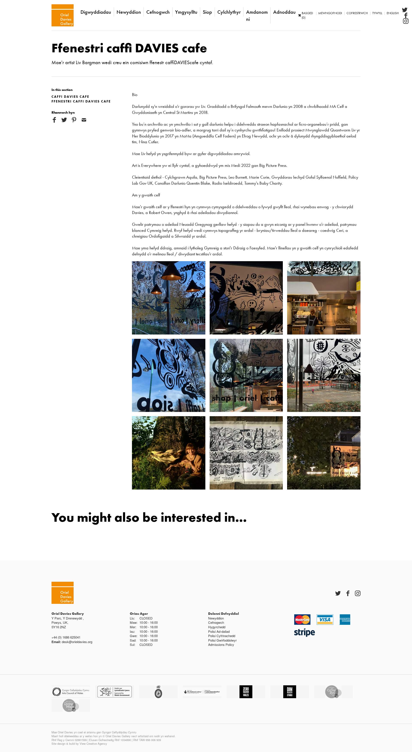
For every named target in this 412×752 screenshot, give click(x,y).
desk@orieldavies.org (77, 641)
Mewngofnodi (330, 13)
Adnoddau (284, 12)
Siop (207, 12)
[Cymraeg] (63, 15)
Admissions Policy (221, 644)
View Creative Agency (93, 743)
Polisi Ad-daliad (219, 631)
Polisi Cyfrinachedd (221, 635)
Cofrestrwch (357, 13)
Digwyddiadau (95, 12)
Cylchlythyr (229, 12)
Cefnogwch (158, 12)
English (393, 13)
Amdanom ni (257, 15)
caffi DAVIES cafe (70, 96)
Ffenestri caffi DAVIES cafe (81, 101)
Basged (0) (307, 15)
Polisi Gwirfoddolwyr (222, 640)
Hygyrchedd (216, 627)
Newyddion (129, 12)
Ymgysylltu (186, 12)
